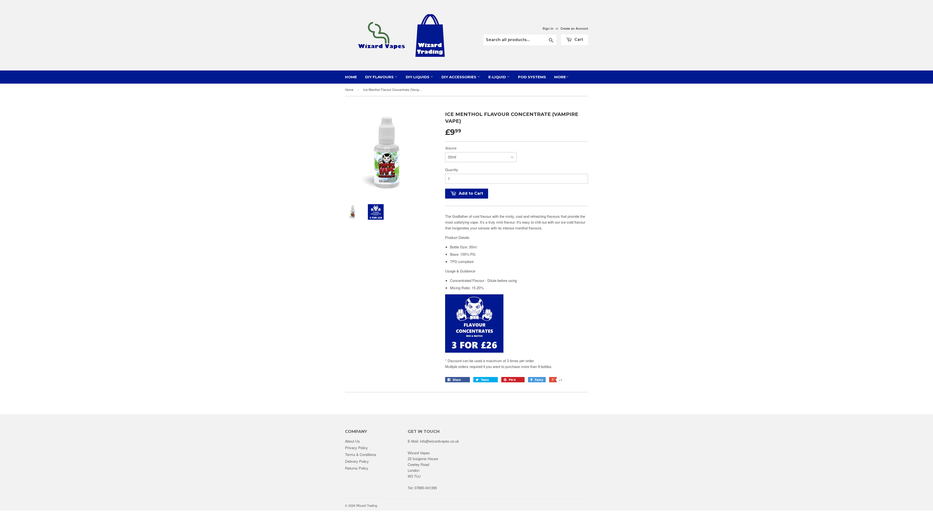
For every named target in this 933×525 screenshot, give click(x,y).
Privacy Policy (356, 447)
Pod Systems (532, 77)
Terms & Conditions (360, 454)
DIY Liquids (418, 77)
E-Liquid (497, 77)
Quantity (451, 169)
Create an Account (574, 28)
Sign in (548, 28)
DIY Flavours (380, 77)
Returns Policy (356, 468)
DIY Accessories (459, 77)
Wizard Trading (366, 505)
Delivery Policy (357, 461)
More (560, 77)
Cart (578, 39)
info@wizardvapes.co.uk (439, 441)
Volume (451, 148)
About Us (352, 441)
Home (351, 77)
